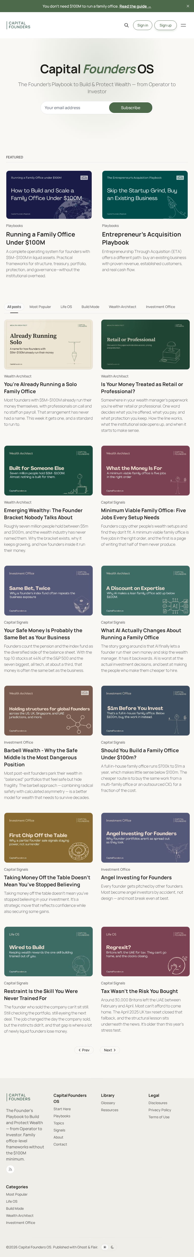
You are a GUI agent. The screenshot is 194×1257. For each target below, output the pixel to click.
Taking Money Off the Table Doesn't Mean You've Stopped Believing (47, 881)
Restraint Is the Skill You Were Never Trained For (41, 995)
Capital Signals (113, 502)
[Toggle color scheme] (108, 1247)
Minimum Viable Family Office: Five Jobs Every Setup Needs (143, 514)
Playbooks (14, 225)
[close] (188, 6)
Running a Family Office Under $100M (40, 238)
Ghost (82, 1247)
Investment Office (160, 306)
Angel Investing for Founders (136, 877)
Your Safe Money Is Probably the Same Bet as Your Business (43, 634)
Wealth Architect (122, 306)
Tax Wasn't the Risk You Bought (139, 991)
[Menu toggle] (183, 25)
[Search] (126, 25)
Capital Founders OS (34, 1247)
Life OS (66, 306)
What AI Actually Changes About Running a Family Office (141, 634)
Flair (94, 1247)
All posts (14, 306)
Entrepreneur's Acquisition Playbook (141, 238)
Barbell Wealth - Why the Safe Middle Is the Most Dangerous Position (41, 757)
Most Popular (40, 306)
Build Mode (90, 306)
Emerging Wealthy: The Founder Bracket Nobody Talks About (43, 514)
